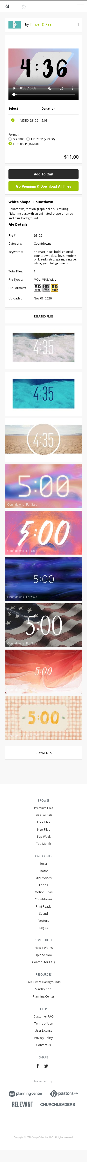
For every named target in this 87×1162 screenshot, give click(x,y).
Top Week (44, 837)
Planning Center (43, 996)
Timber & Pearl (41, 24)
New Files (43, 829)
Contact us (43, 1045)
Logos (43, 928)
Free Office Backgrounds (43, 982)
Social (44, 864)
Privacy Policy (43, 1038)
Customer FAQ (44, 1016)
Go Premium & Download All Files (43, 186)
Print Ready (43, 906)
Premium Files (43, 808)
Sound (43, 914)
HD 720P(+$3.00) (43, 139)
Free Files (43, 822)
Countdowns (43, 899)
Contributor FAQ (43, 962)
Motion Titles (43, 892)
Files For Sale (43, 815)
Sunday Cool (43, 989)
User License (43, 1030)
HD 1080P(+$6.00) (25, 144)
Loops (43, 885)
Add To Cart (43, 174)
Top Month (43, 844)
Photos (43, 871)
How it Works (44, 948)
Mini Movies (43, 878)
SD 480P (18, 139)
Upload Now (43, 955)
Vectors (43, 921)
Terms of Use (43, 1023)
